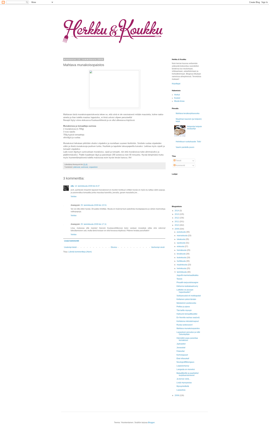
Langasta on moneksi (186, 369)
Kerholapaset (182, 355)
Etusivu (114, 247)
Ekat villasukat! (183, 358)
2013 (177, 214)
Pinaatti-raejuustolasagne (187, 282)
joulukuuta (181, 232)
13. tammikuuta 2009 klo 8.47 (87, 186)
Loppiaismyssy (183, 366)
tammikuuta (182, 272)
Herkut (177, 95)
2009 (177, 229)
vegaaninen (93, 167)
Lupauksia (181, 390)
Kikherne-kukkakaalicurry (187, 286)
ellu (72, 186)
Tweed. (180, 279)
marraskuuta (182, 235)
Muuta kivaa (179, 101)
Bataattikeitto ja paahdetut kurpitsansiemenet (187, 374)
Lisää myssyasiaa (184, 383)
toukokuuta (182, 257)
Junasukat (181, 347)
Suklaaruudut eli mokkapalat (189, 296)
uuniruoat (84, 167)
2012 (177, 218)
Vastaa (73, 196)
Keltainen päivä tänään (186, 299)
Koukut (177, 98)
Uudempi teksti (70, 247)
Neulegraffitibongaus (185, 362)
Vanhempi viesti (158, 247)
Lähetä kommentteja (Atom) (80, 252)
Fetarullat (180, 351)
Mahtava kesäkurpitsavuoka (187, 113)
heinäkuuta (182, 250)
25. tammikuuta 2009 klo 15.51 (94, 205)
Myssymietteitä (183, 386)
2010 (177, 225)
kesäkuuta (181, 254)
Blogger (151, 422)
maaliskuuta (182, 265)
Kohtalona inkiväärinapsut (188, 321)
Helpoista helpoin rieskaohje (194, 127)
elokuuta (181, 246)
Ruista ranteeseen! (185, 325)
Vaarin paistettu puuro (185, 147)
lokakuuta (181, 239)
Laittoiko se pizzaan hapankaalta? (185, 291)
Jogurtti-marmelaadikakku (187, 275)
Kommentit (180, 165)
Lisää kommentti (71, 241)
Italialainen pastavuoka (186, 303)
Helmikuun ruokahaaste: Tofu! (188, 142)
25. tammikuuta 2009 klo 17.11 (93, 224)
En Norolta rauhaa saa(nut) (188, 317)
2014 (177, 211)
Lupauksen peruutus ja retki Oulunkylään (188, 333)
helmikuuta (182, 268)
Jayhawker (181, 344)
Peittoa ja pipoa (183, 307)
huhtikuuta (181, 261)
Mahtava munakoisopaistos (188, 328)
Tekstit (178, 161)
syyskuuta (181, 243)
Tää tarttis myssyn (184, 310)
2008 (177, 395)
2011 (177, 221)
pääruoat (76, 167)
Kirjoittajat (176, 84)
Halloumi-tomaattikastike (187, 314)
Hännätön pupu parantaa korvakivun (187, 339)
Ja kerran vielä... (183, 379)
